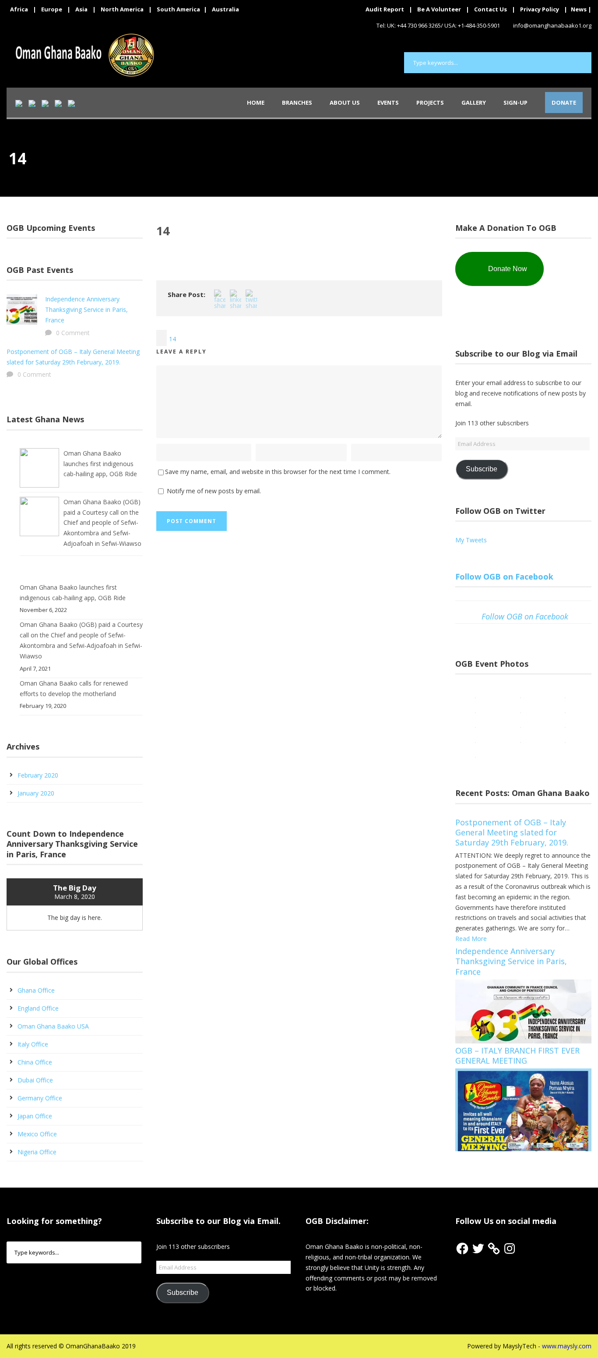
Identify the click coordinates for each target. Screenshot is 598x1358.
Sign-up (515, 102)
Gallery (473, 102)
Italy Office (33, 1044)
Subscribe (481, 469)
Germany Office (40, 1098)
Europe (51, 9)
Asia (81, 9)
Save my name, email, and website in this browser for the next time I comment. (277, 471)
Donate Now (507, 268)
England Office (38, 1008)
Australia (225, 9)
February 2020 (38, 775)
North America (122, 9)
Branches (297, 102)
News (579, 9)
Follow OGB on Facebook (504, 576)
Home (255, 102)
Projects (430, 102)
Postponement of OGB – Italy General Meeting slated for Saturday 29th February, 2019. (511, 832)
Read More (471, 938)
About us (345, 102)
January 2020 (36, 793)
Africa (19, 9)
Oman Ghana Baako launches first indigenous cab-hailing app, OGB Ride (100, 463)
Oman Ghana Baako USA (53, 1026)
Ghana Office (36, 990)
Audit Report (385, 9)
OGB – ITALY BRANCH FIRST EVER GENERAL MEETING (517, 1055)
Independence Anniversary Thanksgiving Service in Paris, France (86, 309)
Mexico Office (37, 1134)
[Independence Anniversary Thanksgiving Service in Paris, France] (523, 1010)
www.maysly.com (566, 1346)
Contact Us (490, 9)
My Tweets (471, 540)
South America (178, 9)
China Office (35, 1062)
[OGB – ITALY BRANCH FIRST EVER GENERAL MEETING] (523, 1109)
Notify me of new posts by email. (214, 491)
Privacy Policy (539, 9)
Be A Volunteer (439, 9)
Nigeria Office (37, 1152)
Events (388, 102)
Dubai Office (35, 1080)
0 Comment (73, 333)
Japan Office (35, 1116)
